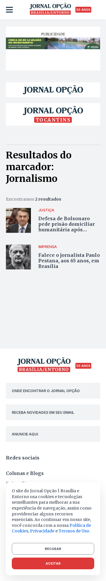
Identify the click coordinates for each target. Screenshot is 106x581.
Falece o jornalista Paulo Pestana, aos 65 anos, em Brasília (69, 260)
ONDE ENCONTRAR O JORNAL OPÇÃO (46, 391)
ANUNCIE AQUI (25, 434)
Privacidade (42, 531)
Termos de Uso (74, 531)
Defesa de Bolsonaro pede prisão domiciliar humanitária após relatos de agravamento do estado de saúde (68, 230)
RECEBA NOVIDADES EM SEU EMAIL (43, 412)
